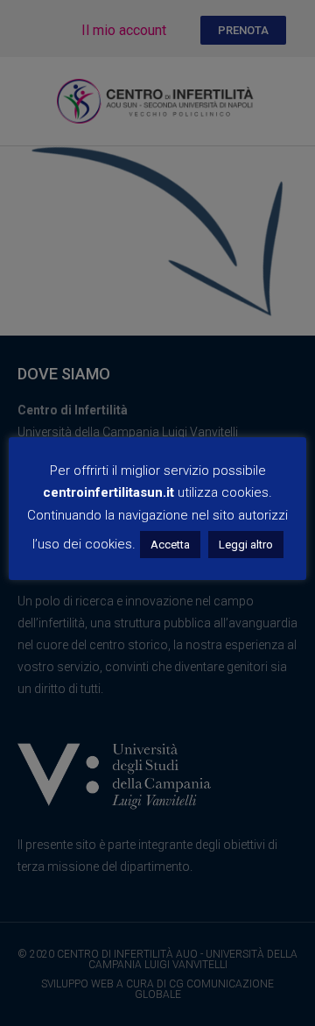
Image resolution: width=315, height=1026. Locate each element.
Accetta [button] (170, 544)
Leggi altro (246, 544)
